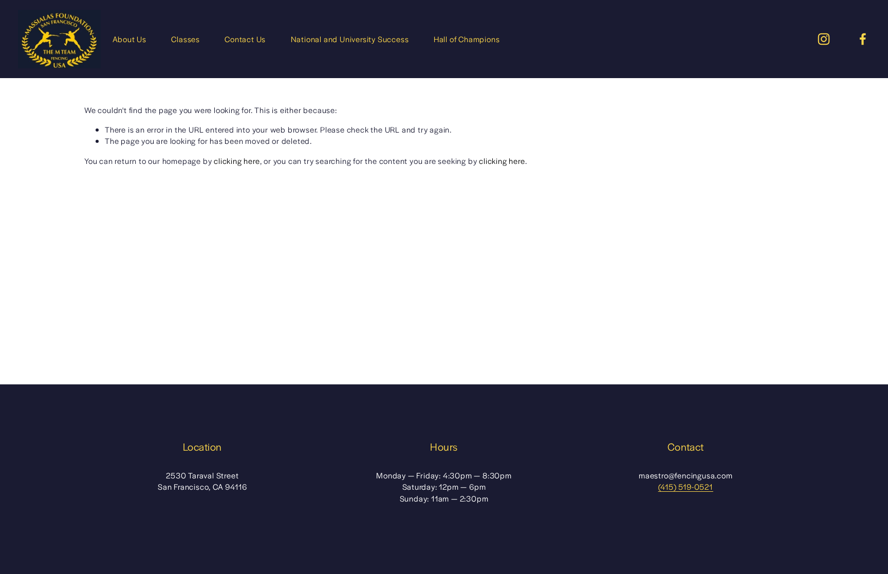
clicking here (237, 160)
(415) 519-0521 (685, 486)
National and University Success (350, 38)
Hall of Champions (467, 38)
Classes (185, 38)
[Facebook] (863, 39)
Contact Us (245, 38)
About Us (129, 38)
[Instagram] (824, 39)
